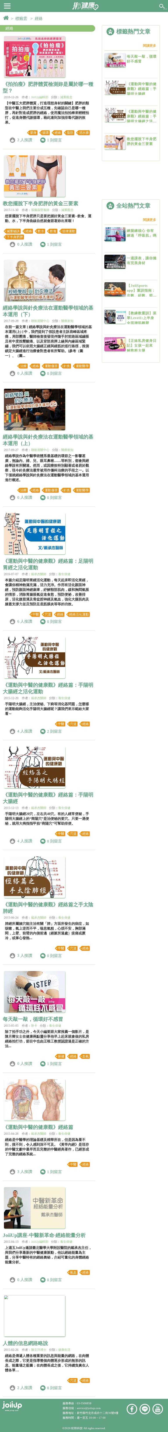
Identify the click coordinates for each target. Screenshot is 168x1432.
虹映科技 (77, 1428)
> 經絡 (37, 18)
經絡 (9, 28)
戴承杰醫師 (38, 574)
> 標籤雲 (20, 18)
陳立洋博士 (38, 1349)
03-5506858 (84, 1403)
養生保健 (64, 574)
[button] (7, 5)
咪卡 (34, 1025)
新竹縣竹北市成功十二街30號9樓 (97, 1413)
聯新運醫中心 (40, 321)
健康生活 (64, 1349)
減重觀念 (66, 97)
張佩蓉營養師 (40, 210)
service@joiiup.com (89, 1408)
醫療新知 (67, 321)
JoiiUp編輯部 (39, 97)
